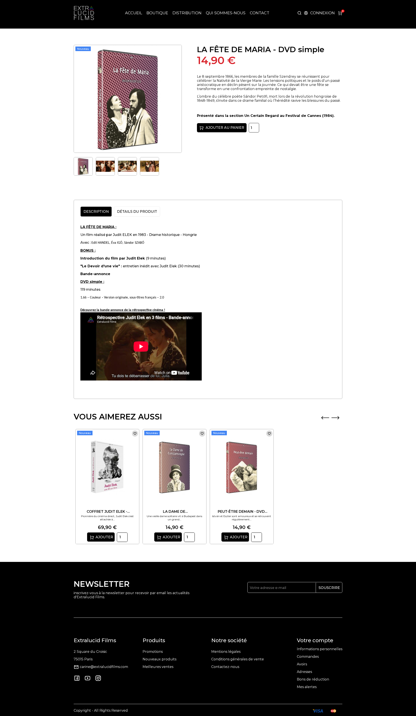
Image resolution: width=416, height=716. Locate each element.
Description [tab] (96, 212)
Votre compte (315, 640)
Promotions (153, 652)
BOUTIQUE (157, 13)
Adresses (304, 672)
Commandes (308, 657)
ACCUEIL (133, 13)
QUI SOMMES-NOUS (225, 13)
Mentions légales (225, 652)
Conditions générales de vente (237, 659)
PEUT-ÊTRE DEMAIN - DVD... (242, 512)
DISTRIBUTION (187, 13)
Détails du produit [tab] (137, 212)
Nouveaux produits (159, 659)
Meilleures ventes (158, 667)
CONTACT (259, 13)
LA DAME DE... (175, 512)
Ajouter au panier (224, 128)
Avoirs (302, 664)
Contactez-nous (225, 667)
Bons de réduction (313, 679)
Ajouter (104, 537)
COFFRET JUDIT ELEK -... (108, 512)
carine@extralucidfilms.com (104, 667)
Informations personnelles (319, 649)
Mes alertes (307, 687)
